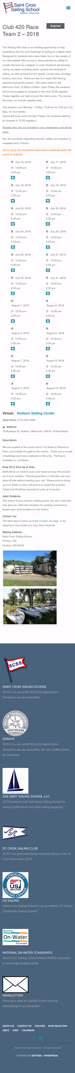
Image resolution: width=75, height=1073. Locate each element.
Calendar (28, 1030)
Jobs (15, 1030)
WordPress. (51, 1055)
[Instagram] (40, 1037)
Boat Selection (57, 1025)
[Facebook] (33, 1037)
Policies (24, 143)
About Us (8, 1025)
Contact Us (45, 520)
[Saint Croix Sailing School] (22, 7)
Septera (36, 1055)
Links (6, 1030)
